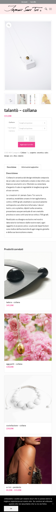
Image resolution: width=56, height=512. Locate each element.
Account (24, 2)
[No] (52, 503)
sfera (15, 156)
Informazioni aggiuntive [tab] (29, 167)
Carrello (33, 2)
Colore (12, 122)
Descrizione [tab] (11, 167)
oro (11, 156)
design (6, 156)
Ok (11, 509)
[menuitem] (24, 2)
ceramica (40, 153)
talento (20, 156)
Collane (23, 153)
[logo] (23, 9)
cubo (46, 153)
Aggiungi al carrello (26, 144)
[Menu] (50, 9)
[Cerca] (44, 9)
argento (33, 153)
